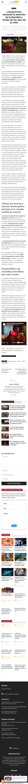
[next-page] (5, 449)
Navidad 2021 (4, 363)
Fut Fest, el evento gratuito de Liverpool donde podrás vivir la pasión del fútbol (17, 407)
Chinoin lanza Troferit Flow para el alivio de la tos (20, 610)
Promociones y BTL (4, 409)
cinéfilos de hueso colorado (13, 737)
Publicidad (14, 8)
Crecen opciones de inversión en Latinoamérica (6, 370)
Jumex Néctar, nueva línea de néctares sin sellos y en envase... (6, 652)
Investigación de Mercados (5, 437)
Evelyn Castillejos (10, 34)
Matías (23, 361)
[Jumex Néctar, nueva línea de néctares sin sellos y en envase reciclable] (7, 645)
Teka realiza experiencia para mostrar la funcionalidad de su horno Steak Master (21, 371)
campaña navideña (11, 361)
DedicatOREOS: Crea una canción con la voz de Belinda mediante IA (20, 549)
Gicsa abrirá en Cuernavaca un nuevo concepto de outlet (20, 564)
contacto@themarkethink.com (8, 713)
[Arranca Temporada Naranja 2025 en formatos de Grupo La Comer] (7, 542)
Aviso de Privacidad (6, 689)
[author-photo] (14, 381)
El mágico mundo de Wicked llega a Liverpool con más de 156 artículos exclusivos (18, 414)
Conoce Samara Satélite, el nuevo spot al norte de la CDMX (6, 564)
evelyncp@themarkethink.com (9, 708)
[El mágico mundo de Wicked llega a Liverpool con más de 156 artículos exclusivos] (5, 414)
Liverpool (19, 361)
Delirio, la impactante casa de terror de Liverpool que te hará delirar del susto (18, 421)
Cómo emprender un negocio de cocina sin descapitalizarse (20, 595)
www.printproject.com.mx (7, 725)
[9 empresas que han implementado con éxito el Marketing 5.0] (7, 572)
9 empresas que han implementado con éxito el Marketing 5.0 (7, 579)
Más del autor (18, 402)
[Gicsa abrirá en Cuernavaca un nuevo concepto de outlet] (21, 557)
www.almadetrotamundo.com (8, 734)
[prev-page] (2, 449)
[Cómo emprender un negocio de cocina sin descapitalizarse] (21, 588)
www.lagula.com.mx (6, 730)
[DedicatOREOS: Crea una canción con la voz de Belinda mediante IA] (21, 542)
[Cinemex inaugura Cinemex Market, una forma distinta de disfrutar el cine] (7, 603)
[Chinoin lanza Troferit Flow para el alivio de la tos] (21, 603)
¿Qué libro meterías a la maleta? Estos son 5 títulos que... (20, 652)
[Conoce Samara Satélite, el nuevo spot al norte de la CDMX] (7, 557)
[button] (2, 2)
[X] (15, 395)
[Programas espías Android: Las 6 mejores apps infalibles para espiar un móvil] (21, 572)
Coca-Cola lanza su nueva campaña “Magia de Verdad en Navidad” (17, 443)
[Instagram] (12, 395)
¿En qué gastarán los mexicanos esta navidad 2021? (17, 436)
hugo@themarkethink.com (20, 706)
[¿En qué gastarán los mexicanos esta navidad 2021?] (5, 436)
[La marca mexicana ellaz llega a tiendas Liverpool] (5, 428)
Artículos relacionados (7, 402)
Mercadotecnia (4, 416)
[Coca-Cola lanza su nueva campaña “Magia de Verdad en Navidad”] (5, 443)
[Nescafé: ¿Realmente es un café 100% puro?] (7, 588)
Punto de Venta (4, 430)
